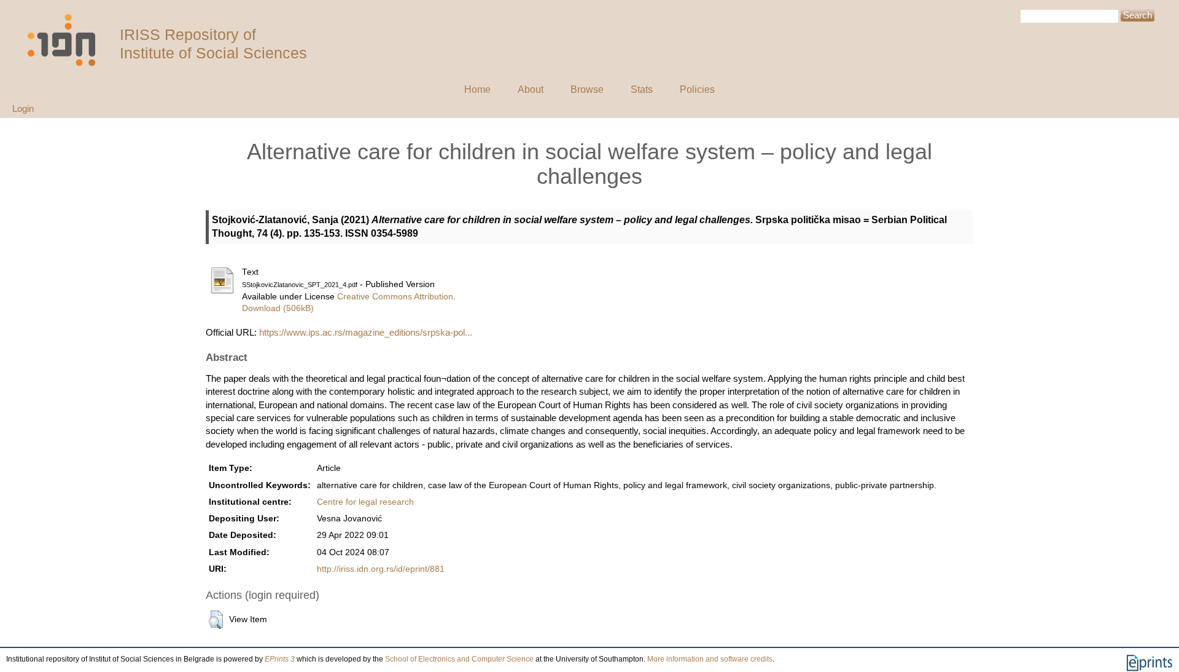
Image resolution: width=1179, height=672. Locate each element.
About (530, 89)
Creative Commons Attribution (395, 296)
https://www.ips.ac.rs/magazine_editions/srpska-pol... (365, 332)
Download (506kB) (278, 308)
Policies (697, 89)
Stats (642, 89)
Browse (587, 89)
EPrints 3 (280, 659)
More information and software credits (709, 659)
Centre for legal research (365, 502)
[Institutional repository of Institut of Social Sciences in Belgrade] (67, 40)
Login (23, 108)
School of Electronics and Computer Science (459, 659)
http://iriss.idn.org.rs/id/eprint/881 (381, 569)
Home (477, 89)
